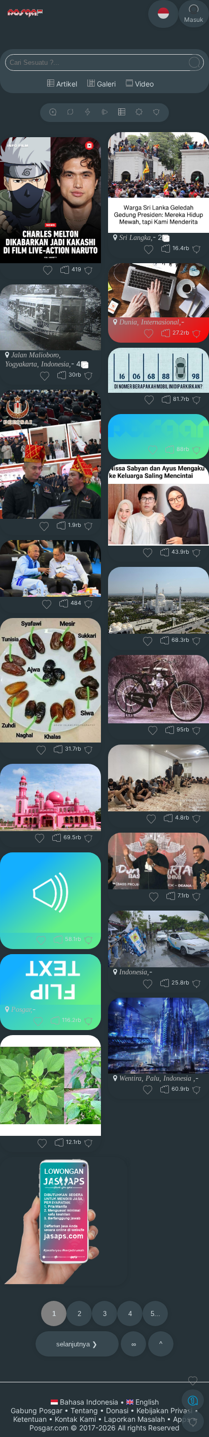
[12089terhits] (59, 1142)
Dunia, (129, 322)
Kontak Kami (75, 1419)
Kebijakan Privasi (164, 1410)
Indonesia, (55, 364)
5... (155, 1314)
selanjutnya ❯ (76, 1344)
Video (143, 83)
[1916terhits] (61, 525)
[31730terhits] (58, 749)
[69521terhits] (56, 837)
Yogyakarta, (22, 364)
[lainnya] (156, 112)
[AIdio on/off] (104, 112)
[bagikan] (70, 112)
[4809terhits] (168, 818)
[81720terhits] (166, 399)
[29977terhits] (61, 375)
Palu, (152, 1078)
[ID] (163, 14)
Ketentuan (30, 1419)
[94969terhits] (169, 729)
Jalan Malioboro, (36, 355)
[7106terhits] (170, 895)
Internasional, (160, 322)
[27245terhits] (165, 333)
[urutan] (87, 112)
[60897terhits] (164, 1089)
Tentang (84, 1410)
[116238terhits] (55, 1020)
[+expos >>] (52, 112)
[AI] (193, 1400)
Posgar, (21, 1009)
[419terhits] (64, 269)
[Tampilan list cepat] (121, 112)
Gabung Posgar (36, 1410)
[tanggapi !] (193, 1380)
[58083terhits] (58, 939)
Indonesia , (178, 1078)
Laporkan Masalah (134, 1419)
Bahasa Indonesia (89, 1402)
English (146, 1402)
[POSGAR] (25, 13)
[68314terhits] (164, 640)
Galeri (105, 83)
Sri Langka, (136, 237)
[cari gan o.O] (194, 63)
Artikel (65, 83)
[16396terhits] (165, 248)
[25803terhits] (164, 983)
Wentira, (131, 1078)
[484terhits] (63, 603)
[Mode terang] (139, 112)
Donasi (117, 1410)
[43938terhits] (164, 552)
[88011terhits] (169, 449)
